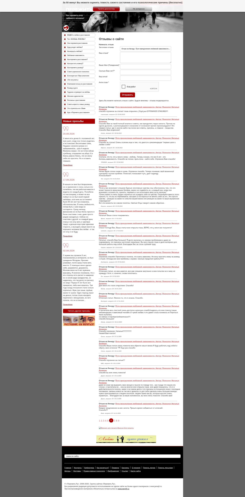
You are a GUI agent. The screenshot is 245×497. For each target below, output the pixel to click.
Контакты (78, 468)
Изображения (113, 471)
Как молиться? (103, 468)
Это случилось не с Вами (76, 108)
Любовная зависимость (75, 55)
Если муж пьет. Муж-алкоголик (78, 76)
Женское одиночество (75, 96)
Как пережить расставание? (77, 59)
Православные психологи (94, 471)
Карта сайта (136, 471)
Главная (67, 468)
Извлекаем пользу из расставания (79, 84)
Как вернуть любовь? (74, 51)
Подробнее (67, 165)
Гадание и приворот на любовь (78, 92)
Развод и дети (72, 88)
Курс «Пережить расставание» (78, 112)
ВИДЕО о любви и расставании (78, 35)
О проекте (136, 468)
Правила (115, 468)
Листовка (77, 471)
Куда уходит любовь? (75, 47)
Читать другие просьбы (79, 311)
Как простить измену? (75, 63)
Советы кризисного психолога (78, 72)
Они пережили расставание (77, 43)
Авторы (67, 471)
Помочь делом (149, 468)
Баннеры (125, 468)
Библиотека (89, 468)
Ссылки (125, 471)
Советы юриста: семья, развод (78, 104)
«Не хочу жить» (72, 80)
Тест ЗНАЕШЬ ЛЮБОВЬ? (76, 39)
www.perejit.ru (123, 489)
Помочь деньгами (165, 468)
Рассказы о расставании (76, 100)
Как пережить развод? (75, 68)
